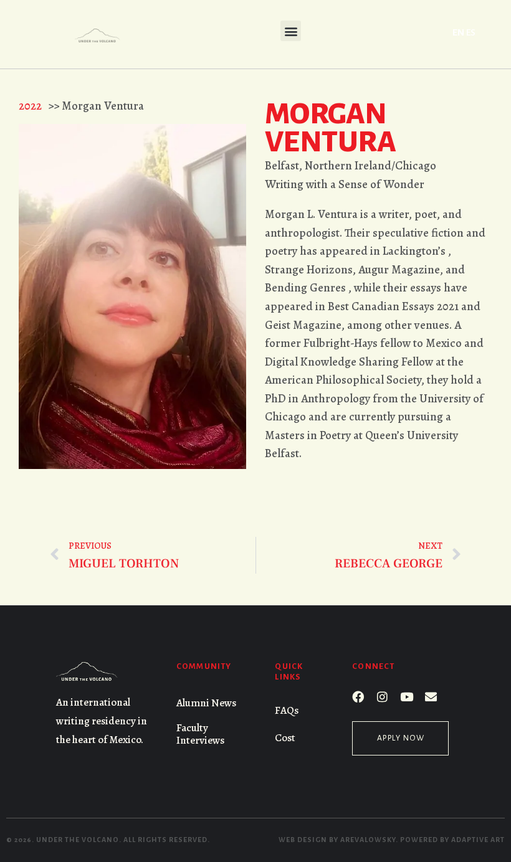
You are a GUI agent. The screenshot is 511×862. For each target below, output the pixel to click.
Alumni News (206, 703)
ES (470, 32)
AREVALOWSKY (368, 839)
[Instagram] (382, 697)
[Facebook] (358, 697)
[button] (290, 31)
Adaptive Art (478, 839)
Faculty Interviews (200, 734)
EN (458, 32)
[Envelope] (431, 697)
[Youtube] (407, 697)
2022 (30, 105)
